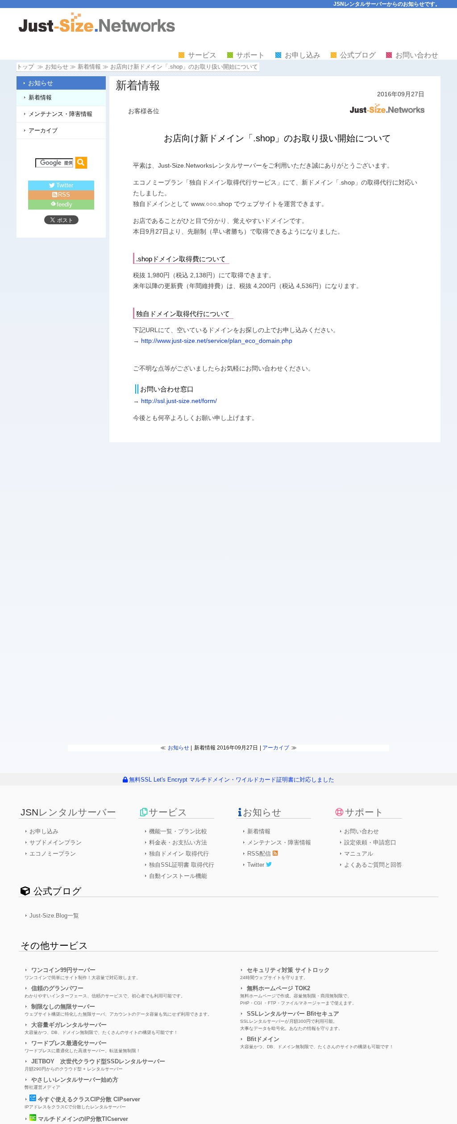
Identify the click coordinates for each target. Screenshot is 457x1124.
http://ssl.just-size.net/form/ (179, 400)
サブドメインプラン (55, 842)
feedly (64, 204)
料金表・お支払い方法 (178, 842)
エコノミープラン (52, 853)
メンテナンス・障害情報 (60, 114)
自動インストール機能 (178, 876)
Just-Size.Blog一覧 (54, 915)
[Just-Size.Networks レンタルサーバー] (97, 29)
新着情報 (89, 66)
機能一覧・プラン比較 (178, 831)
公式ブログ (358, 55)
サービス (202, 55)
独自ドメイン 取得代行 (179, 853)
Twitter (64, 185)
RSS (64, 194)
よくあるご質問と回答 (373, 864)
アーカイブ (43, 130)
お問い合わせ (416, 55)
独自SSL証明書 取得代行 (181, 864)
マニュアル (358, 853)
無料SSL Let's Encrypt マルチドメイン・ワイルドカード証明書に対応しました (231, 779)
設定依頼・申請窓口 (370, 842)
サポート (250, 55)
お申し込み (302, 55)
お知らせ (40, 82)
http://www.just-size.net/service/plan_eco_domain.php (216, 340)
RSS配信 (260, 853)
